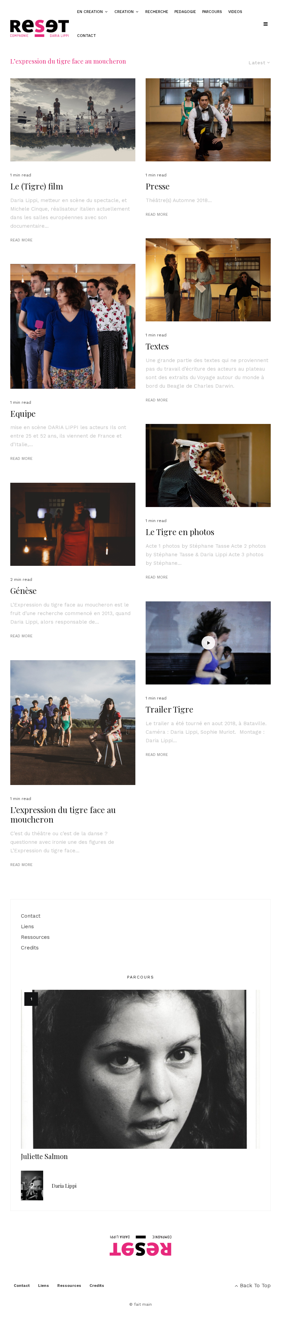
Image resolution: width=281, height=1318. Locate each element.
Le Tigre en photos (180, 532)
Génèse (23, 591)
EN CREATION (90, 12)
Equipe (23, 413)
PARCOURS (212, 12)
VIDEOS (235, 12)
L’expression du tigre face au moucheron (63, 815)
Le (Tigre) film (36, 186)
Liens (27, 926)
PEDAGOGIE (185, 12)
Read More (21, 240)
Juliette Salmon (44, 1156)
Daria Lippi (64, 1186)
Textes (157, 346)
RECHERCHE (156, 12)
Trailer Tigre (169, 709)
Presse (158, 186)
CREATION (124, 12)
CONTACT (86, 36)
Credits (30, 948)
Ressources (35, 937)
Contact (30, 916)
